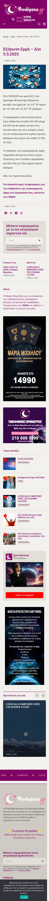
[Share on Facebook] (5, 213)
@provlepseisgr (21, 555)
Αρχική (5, 37)
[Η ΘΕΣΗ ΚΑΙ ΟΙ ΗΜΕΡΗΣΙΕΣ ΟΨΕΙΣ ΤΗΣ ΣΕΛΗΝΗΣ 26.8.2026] (9, 501)
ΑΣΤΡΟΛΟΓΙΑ (23, 462)
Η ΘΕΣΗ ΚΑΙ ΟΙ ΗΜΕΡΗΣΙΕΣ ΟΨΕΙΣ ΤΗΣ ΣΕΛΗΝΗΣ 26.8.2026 (30, 498)
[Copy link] (21, 213)
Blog (13, 37)
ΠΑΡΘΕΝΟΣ (13, 775)
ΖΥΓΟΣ (32, 775)
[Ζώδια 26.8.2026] (9, 464)
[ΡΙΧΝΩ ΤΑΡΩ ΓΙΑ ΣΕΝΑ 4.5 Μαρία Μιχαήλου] (14, 270)
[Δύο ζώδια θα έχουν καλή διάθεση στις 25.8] (9, 520)
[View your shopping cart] (44, 24)
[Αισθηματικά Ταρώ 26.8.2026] (9, 482)
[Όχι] (43, 890)
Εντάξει (24, 897)
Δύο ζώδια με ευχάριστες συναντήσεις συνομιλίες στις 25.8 (31, 536)
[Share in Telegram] (16, 213)
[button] (4, 8)
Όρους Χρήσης (34, 249)
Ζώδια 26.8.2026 (25, 459)
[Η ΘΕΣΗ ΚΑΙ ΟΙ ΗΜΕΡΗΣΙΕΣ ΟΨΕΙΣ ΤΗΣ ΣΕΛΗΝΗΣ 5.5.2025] (35, 270)
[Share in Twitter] (11, 213)
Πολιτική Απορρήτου (14, 249)
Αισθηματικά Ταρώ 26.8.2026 (31, 477)
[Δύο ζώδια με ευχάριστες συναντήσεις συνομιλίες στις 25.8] (9, 538)
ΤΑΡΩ (20, 481)
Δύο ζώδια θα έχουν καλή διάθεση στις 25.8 (30, 516)
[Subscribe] (40, 240)
